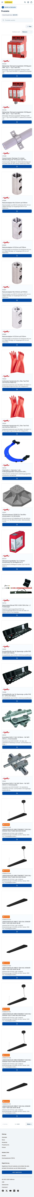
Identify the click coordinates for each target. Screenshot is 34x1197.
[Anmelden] (28, 2)
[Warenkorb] (31, 2)
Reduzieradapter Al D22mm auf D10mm (14, 336)
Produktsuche (5, 1144)
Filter (30, 26)
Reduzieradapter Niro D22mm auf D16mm (14, 202)
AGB (3, 1182)
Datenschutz (5, 1184)
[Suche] (25, 2)
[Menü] (2, 2)
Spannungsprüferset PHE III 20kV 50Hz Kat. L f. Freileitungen (16, 606)
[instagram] (18, 1191)
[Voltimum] (8, 2)
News (3, 1139)
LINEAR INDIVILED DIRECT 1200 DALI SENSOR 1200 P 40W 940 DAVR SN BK (16, 1106)
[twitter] (7, 1191)
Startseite (4, 1137)
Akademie (4, 1142)
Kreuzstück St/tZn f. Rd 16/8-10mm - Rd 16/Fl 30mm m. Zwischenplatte (15, 784)
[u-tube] (10, 1191)
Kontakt (4, 1155)
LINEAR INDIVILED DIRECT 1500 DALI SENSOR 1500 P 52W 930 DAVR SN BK (16, 968)
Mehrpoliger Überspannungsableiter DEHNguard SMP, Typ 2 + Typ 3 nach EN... (16, 66)
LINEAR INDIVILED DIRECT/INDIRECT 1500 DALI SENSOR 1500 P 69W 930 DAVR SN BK (16, 876)
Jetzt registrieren (17, 1172)
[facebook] (3, 1191)
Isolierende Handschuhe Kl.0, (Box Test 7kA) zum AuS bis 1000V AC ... (15, 381)
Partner (4, 1147)
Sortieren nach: (16, 32)
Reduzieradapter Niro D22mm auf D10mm (14, 292)
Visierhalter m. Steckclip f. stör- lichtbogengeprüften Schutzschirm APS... (14, 470)
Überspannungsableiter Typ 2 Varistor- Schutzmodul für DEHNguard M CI (13, 561)
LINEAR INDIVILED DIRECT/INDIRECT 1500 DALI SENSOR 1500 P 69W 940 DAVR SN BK (16, 830)
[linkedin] (14, 1191)
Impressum (5, 1187)
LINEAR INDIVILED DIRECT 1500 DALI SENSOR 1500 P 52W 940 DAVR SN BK (16, 922)
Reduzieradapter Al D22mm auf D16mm (14, 247)
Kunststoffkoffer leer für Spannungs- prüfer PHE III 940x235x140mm (16, 652)
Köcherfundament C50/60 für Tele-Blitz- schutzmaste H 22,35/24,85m (14, 515)
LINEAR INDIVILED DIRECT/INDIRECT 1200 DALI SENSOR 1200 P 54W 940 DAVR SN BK (16, 1014)
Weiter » (29, 1124)
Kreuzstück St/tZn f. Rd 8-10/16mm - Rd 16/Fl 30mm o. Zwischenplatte (15, 737)
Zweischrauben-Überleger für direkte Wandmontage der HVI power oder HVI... (14, 158)
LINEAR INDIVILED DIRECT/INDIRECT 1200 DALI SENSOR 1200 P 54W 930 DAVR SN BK (16, 1060)
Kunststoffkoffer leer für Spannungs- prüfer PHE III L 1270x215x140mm (16, 695)
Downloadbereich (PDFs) (8, 1158)
